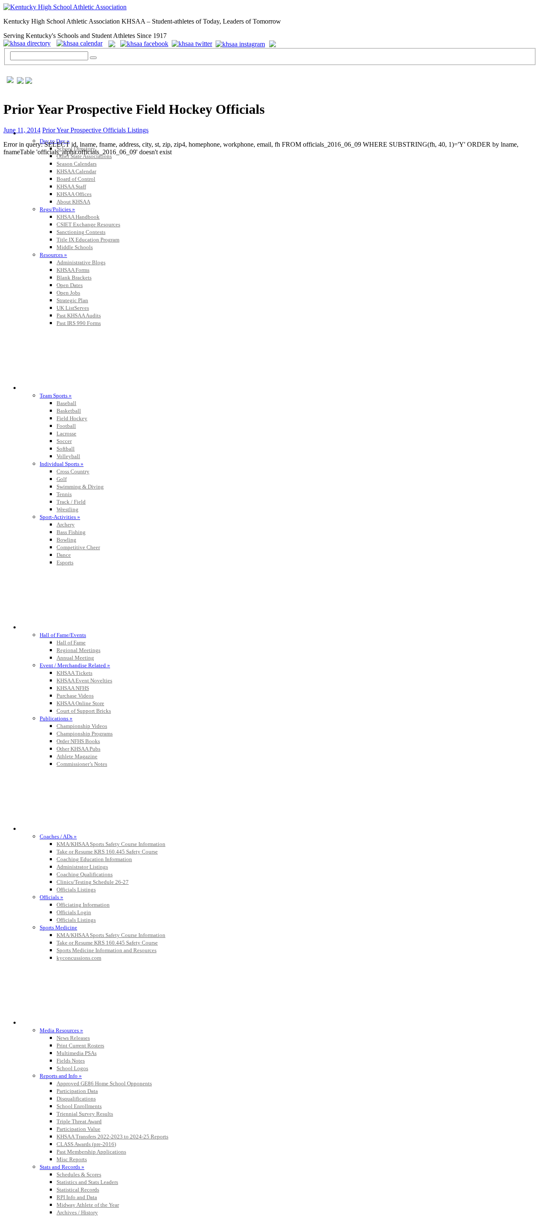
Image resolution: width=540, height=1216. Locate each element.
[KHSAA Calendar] (82, 43)
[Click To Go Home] (65, 7)
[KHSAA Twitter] (193, 43)
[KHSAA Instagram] (241, 43)
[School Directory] (29, 43)
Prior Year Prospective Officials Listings (95, 130)
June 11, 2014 (21, 130)
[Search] (93, 57)
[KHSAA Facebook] (142, 43)
